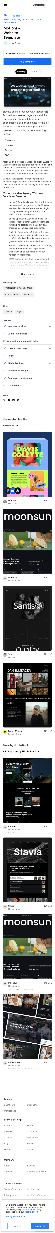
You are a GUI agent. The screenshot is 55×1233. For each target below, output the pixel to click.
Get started (39, 5)
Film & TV (28, 294)
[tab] (27, 140)
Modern (8, 311)
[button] (51, 5)
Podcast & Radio (12, 294)
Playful (19, 311)
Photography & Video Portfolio (18, 288)
